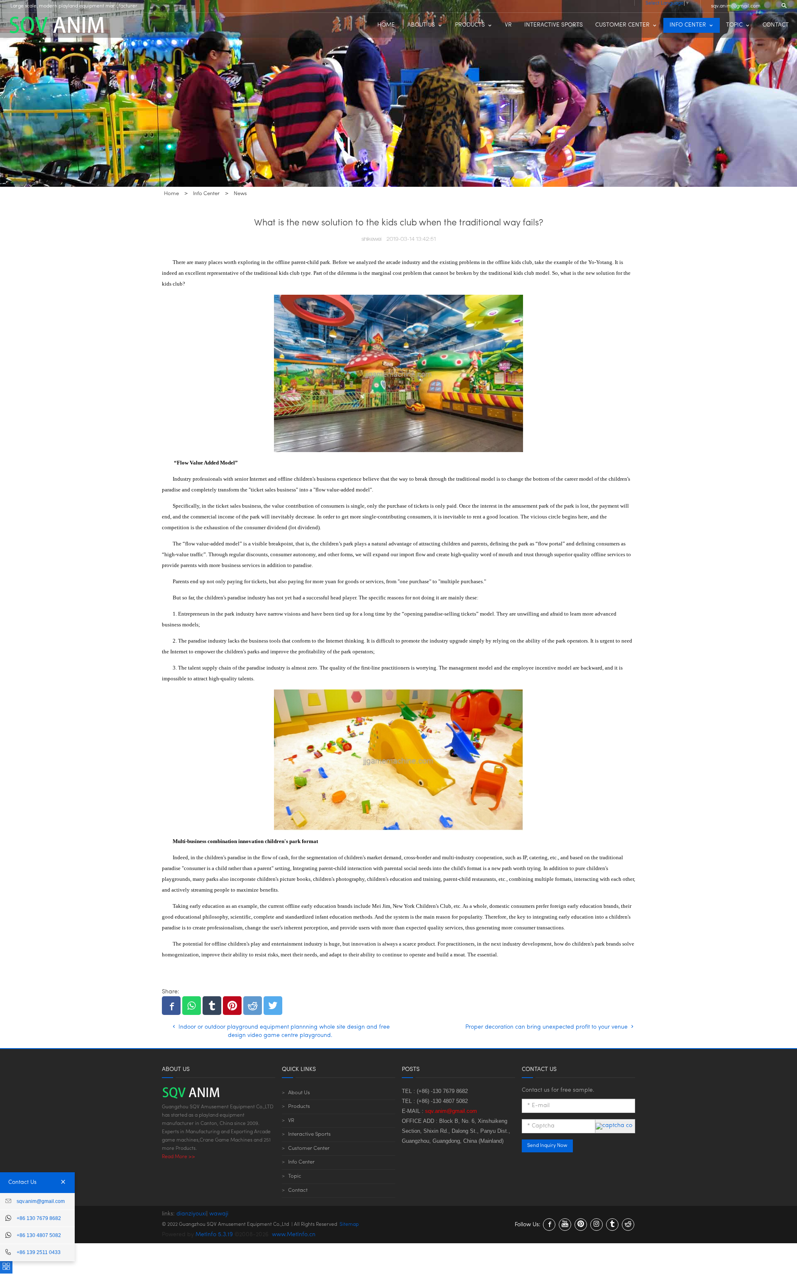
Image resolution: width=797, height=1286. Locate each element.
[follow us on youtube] (565, 1224)
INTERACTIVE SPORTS (553, 25)
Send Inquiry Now (547, 1145)
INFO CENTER (688, 25)
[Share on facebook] (171, 1005)
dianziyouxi (191, 1214)
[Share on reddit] (252, 1005)
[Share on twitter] (273, 1005)
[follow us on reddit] (628, 1224)
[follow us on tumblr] (612, 1224)
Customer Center (309, 1148)
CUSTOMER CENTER (622, 25)
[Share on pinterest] (232, 1005)
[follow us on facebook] (549, 1224)
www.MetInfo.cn (293, 1235)
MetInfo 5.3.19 (214, 1235)
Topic (294, 1176)
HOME (386, 25)
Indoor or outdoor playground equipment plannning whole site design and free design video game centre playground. (283, 1031)
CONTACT (776, 25)
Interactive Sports (309, 1134)
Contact (298, 1190)
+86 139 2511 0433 (39, 1252)
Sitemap (349, 1224)
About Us (299, 1092)
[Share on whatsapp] (191, 1005)
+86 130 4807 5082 (39, 1235)
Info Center (301, 1162)
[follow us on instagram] (596, 1224)
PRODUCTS (470, 25)
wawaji (218, 1214)
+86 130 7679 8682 (39, 1218)
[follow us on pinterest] (581, 1224)
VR (508, 25)
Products (299, 1106)
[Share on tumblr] (212, 1005)
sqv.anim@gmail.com (735, 6)
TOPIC (734, 25)
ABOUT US (421, 25)
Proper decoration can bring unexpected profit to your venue (547, 1027)
